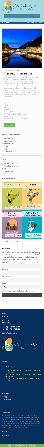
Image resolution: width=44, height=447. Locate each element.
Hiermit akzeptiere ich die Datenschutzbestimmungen (20, 291)
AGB (5, 397)
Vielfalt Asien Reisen (31, 22)
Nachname (5, 270)
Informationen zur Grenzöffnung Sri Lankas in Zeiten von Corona (22, 379)
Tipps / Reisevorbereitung (11, 166)
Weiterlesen (9, 125)
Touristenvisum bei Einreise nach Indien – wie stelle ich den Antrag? (23, 375)
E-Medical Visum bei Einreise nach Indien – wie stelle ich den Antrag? (23, 371)
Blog (5, 169)
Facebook (5, 431)
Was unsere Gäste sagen (11, 163)
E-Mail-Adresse (6, 277)
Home (6, 365)
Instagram (5, 436)
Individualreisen (8, 144)
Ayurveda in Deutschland (13, 71)
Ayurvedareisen (8, 138)
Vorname (4, 263)
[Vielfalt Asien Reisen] (20, 6)
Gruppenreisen (8, 141)
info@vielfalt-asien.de (11, 333)
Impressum (7, 399)
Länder (6, 146)
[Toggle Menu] (37, 16)
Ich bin (4, 284)
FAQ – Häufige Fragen (11, 367)
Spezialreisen (8, 152)
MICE (5, 149)
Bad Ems (40, 22)
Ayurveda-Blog (9, 171)
